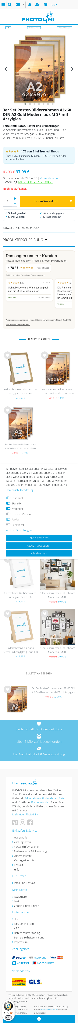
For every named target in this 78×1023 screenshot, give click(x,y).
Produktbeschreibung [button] (23, 239)
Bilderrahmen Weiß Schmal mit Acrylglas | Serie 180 (20, 595)
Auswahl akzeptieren (39, 545)
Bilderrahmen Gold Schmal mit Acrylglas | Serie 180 (20, 391)
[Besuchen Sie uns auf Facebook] (30, 824)
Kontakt (18, 865)
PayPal (15, 519)
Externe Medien (21, 514)
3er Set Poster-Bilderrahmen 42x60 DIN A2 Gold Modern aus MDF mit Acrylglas (53, 690)
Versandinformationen (27, 846)
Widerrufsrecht (23, 856)
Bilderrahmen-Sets (53, 798)
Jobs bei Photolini (24, 924)
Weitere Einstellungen (19, 530)
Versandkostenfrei (49, 1009)
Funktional (18, 524)
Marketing (17, 508)
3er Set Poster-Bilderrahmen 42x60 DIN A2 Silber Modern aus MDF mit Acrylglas (20, 447)
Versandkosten (49, 178)
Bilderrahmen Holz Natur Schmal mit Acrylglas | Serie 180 (20, 650)
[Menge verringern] (14, 204)
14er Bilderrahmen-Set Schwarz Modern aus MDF (57, 595)
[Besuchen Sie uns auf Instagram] (23, 824)
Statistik (16, 503)
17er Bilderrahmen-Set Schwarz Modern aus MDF (57, 650)
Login (17, 901)
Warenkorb (20, 837)
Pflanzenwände (39, 802)
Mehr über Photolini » (25, 814)
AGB (16, 928)
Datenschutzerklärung (27, 933)
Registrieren (21, 896)
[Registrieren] (38, 5)
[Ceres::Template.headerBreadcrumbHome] (8, 28)
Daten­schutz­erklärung (20, 490)
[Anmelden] (30, 5)
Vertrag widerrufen (25, 860)
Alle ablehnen (39, 553)
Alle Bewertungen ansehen (18, 324)
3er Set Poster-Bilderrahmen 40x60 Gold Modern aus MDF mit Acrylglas (58, 392)
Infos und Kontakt (24, 883)
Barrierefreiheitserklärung (29, 937)
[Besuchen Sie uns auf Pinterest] (15, 824)
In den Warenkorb (46, 201)
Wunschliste (7, 358)
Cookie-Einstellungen (26, 906)
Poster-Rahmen (64, 28)
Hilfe (16, 869)
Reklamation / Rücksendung (30, 851)
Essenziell (17, 498)
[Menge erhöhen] (14, 198)
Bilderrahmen (34, 28)
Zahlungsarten (22, 842)
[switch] (8, 1017)
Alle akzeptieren (39, 538)
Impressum (20, 942)
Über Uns (19, 919)
